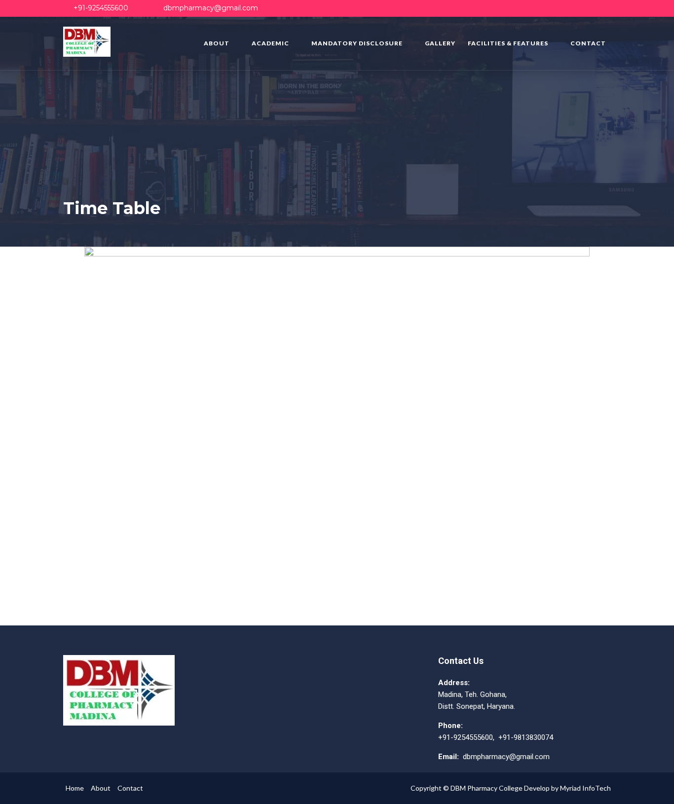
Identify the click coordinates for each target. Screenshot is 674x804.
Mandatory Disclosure (357, 43)
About (216, 43)
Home (75, 788)
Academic (270, 43)
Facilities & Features (508, 43)
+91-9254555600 (101, 7)
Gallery (440, 43)
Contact (588, 43)
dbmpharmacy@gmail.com (210, 7)
